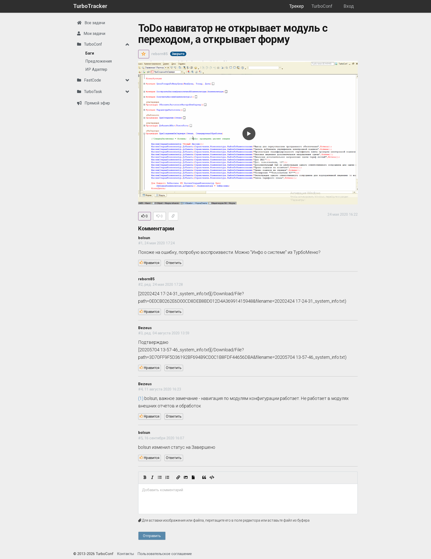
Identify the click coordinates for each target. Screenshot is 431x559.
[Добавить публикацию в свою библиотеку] (143, 54)
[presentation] (248, 490)
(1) (140, 398)
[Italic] (152, 477)
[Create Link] (178, 477)
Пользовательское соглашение (164, 554)
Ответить (174, 263)
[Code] (212, 477)
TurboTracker (90, 6)
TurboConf (321, 6)
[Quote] (204, 477)
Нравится (151, 263)
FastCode (92, 80)
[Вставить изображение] (185, 477)
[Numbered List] (167, 477)
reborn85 (159, 54)
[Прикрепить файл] (193, 477)
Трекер (296, 6)
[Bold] (144, 477)
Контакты (125, 554)
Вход (349, 6)
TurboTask (92, 91)
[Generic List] (159, 477)
